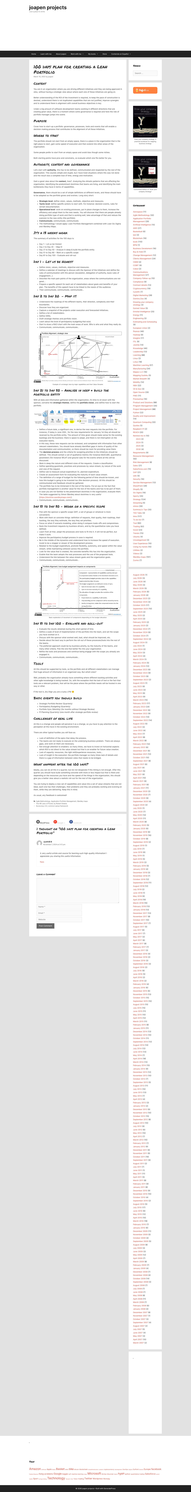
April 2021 (137, 778)
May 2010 (137, 1214)
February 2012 (139, 1143)
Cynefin (136, 292)
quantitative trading (137, 1474)
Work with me (76, 54)
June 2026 (138, 581)
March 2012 (138, 1140)
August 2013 (138, 1086)
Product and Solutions (143, 402)
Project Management (142, 409)
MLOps (104, 1474)
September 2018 (140, 883)
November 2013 (140, 1075)
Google (58, 1473)
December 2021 (140, 751)
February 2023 (139, 703)
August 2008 (139, 1285)
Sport (35, 1478)
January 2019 (139, 869)
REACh (136, 432)
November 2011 (140, 1153)
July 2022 (137, 727)
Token (76, 1479)
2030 (138, 449)
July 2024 (137, 646)
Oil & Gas (137, 389)
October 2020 (139, 798)
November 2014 (140, 1035)
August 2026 (139, 575)
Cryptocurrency (140, 288)
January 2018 (139, 910)
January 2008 (139, 1309)
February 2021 (139, 784)
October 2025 (139, 605)
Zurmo (136, 560)
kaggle (65, 1474)
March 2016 (138, 981)
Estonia (141, 1469)
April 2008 (137, 1299)
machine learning (77, 1474)
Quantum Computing (142, 422)
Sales (135, 465)
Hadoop (136, 335)
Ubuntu (136, 537)
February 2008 (139, 1306)
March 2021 (138, 781)
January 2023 (139, 707)
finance (136, 331)
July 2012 (137, 1126)
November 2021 (140, 754)
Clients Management (142, 258)
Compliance (138, 282)
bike (71, 1468)
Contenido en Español (120, 54)
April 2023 (137, 697)
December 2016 (140, 954)
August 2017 (138, 927)
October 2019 (139, 839)
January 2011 (139, 1187)
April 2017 (137, 940)
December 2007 (140, 1312)
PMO (135, 396)
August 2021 (138, 764)
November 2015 (140, 994)
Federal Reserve (33, 1474)
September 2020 (140, 801)
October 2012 (139, 1116)
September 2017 (140, 923)
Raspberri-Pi (138, 429)
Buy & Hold (138, 252)
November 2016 (140, 957)
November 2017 (140, 916)
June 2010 (137, 1211)
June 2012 (137, 1130)
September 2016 (140, 964)
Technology (56, 1478)
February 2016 (139, 984)
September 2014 (140, 1042)
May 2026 (137, 585)
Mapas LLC (138, 372)
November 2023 (140, 673)
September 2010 (140, 1201)
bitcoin (76, 1469)
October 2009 (139, 1238)
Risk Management (141, 462)
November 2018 (140, 876)
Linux (135, 358)
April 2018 (137, 900)
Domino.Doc (138, 299)
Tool (135, 523)
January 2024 (139, 666)
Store (105, 54)
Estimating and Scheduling (145, 322)
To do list (137, 520)
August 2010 (138, 1204)
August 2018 (138, 886)
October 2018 (139, 879)
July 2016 (137, 971)
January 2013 (139, 1106)
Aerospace (138, 212)
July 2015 (137, 1008)
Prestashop (138, 399)
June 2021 (137, 771)
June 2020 (138, 812)
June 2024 (138, 649)
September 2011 (140, 1160)
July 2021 (137, 768)
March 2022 (138, 740)
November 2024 (140, 632)
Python (136, 412)
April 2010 (137, 1218)
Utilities (136, 550)
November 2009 (140, 1234)
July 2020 (137, 808)
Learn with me (46, 54)
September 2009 (140, 1241)
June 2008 (138, 1292)
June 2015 (137, 1011)
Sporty (136, 496)
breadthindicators (93, 1469)
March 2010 (138, 1221)
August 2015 (138, 1004)
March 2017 (138, 943)
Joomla (136, 345)
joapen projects (48, 7)
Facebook (77, 823)
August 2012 (138, 1123)
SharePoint (138, 486)
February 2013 (139, 1103)
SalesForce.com (140, 469)
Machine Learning (141, 365)
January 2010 (139, 1228)
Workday (106, 1479)
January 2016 (139, 987)
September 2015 (140, 1001)
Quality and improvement (144, 416)
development (118, 1469)
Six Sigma (137, 493)
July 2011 (137, 1167)
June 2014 (137, 1052)
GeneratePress (110, 1488)
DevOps (125, 1469)
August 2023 (139, 683)
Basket (60, 1469)
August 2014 (138, 1045)
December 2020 (140, 791)
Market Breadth (140, 379)
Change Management (142, 255)
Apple (49, 1469)
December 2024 (140, 629)
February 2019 (139, 866)
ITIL (134, 341)
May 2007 (137, 1336)
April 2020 (137, 818)
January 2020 (139, 828)
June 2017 (137, 933)
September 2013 (140, 1082)
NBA (135, 385)
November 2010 (140, 1194)
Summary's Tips (140, 510)
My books (92, 54)
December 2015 (140, 991)
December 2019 (140, 832)
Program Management (143, 406)
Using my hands (140, 547)
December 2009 (140, 1231)
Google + (61, 823)
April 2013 (137, 1099)
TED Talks (137, 513)
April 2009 (137, 1258)
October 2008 (139, 1278)
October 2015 (139, 998)
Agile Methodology (43, 801)
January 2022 (139, 747)
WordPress (44, 823)
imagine (136, 338)
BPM (135, 245)
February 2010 (139, 1224)
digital (130, 1469)
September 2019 (140, 842)
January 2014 (139, 1069)
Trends (136, 533)
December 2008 (140, 1272)
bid (134, 235)
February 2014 (139, 1065)
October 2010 (139, 1197)
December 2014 (140, 1031)
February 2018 (139, 906)
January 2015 (139, 1028)
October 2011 (139, 1157)
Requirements (139, 452)
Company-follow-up (142, 278)
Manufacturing (139, 369)
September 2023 (140, 680)
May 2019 (137, 855)
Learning (137, 355)
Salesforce (150, 1473)
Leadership (138, 352)
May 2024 (137, 652)
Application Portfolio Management (63, 801)
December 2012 (140, 1109)
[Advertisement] (95, 34)
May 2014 (137, 1055)
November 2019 (140, 835)
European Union (140, 328)
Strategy (137, 499)
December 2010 (140, 1190)
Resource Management (143, 456)
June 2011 (137, 1170)
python (127, 1474)
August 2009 (139, 1245)
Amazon (35, 1469)
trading (81, 1479)
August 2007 (139, 1326)
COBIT (136, 265)
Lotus (135, 362)
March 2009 (138, 1261)
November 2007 (140, 1316)
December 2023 (140, 669)
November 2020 (140, 795)
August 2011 (138, 1163)
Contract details (140, 285)
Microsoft (94, 1473)
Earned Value (139, 308)
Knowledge (138, 348)
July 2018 (137, 889)
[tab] (42, 822)
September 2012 (140, 1119)
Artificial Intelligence (142, 225)
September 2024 (140, 639)
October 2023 (139, 676)
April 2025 (137, 619)
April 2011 (137, 1177)
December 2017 (140, 913)
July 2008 (137, 1289)
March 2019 (138, 862)
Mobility (136, 382)
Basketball (137, 231)
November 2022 (140, 713)
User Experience (140, 543)
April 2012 (137, 1136)
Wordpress (98, 1478)
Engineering (138, 318)
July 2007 (137, 1329)
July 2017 (137, 930)
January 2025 (139, 625)
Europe (147, 1469)
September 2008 (140, 1282)
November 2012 (140, 1113)
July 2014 (137, 1048)
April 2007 (137, 1339)
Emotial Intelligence (141, 311)
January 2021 (139, 788)
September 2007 (140, 1322)
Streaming (137, 503)
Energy (136, 315)
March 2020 (138, 822)
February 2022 (139, 744)
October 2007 (139, 1319)
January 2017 (139, 950)
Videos (136, 553)
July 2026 (137, 578)
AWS (135, 228)
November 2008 (140, 1275)
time (135, 516)
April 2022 (137, 737)
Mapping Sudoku (140, 375)
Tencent (68, 1479)
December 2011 (140, 1150)
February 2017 (139, 947)
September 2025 (140, 609)
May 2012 (137, 1133)
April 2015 (137, 1018)
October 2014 (139, 1038)
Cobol (135, 269)
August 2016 (138, 967)
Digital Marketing (140, 295)
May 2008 (137, 1295)
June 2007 (138, 1333)
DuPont (136, 1469)
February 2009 (139, 1265)
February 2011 (139, 1184)
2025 (138, 446)
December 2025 (140, 598)
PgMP (121, 1473)
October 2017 (139, 920)
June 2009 (138, 1251)
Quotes (136, 425)
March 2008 (138, 1302)
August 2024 (139, 642)
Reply (42, 862)
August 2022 (138, 724)
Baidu (53, 1469)
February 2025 (139, 622)
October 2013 (139, 1079)
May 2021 (137, 774)
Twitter (88, 1478)
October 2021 (139, 757)
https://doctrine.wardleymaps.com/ (55, 497)
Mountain (110, 1474)
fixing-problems (46, 1474)
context (101, 1469)
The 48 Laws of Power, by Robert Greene (51, 803)
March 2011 (138, 1180)
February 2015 (139, 1025)
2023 (138, 439)
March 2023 (138, 700)
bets (66, 1469)
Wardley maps (82, 801)
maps (85, 1474)
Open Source (139, 392)
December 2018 (140, 872)
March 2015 (138, 1021)
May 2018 (137, 896)
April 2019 (137, 859)
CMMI (135, 262)
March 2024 (138, 659)
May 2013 (137, 1096)
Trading (136, 526)
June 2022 (137, 730)
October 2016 (139, 960)
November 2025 (140, 602)
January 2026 (139, 595)
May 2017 (137, 937)
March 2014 (138, 1062)
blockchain (83, 1469)
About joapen (61, 54)
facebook (156, 1469)
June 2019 (137, 852)
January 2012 (139, 1146)
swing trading (43, 1479)
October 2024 (139, 636)
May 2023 (137, 693)
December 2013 (140, 1072)
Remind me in (139, 436)
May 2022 (137, 734)
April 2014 (137, 1058)
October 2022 (139, 717)
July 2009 (137, 1248)
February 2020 (139, 825)
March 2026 (138, 588)
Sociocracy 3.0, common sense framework (52, 806)
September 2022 (140, 720)
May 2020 (137, 815)
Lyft (70, 1474)
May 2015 (137, 1015)
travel (135, 530)
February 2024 (139, 663)
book (135, 242)
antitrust (43, 1469)
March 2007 (138, 1343)
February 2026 (139, 592)
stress (135, 506)
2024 (138, 442)
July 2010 (137, 1207)
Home (33, 54)
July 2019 (137, 849)
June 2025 (137, 612)
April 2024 (137, 656)
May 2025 (137, 615)
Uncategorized (139, 540)
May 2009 (137, 1255)
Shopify (136, 489)
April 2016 (137, 977)
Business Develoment (142, 248)
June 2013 (137, 1092)
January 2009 (139, 1268)
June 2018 (137, 893)
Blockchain (138, 238)
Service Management (142, 482)
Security (136, 479)
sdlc (135, 476)
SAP (135, 472)
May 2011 (137, 1174)
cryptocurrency (109, 1469)
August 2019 (138, 845)
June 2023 (138, 690)
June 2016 (137, 974)
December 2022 (140, 710)
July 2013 (137, 1089)
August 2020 (139, 805)
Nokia (115, 1474)
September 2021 (140, 761)
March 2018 (138, 903)
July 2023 (137, 686)
